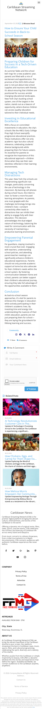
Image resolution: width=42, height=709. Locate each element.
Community (14, 330)
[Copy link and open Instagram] (16, 334)
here (33, 707)
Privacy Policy (21, 693)
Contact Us (21, 680)
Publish (32, 389)
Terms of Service (21, 686)
